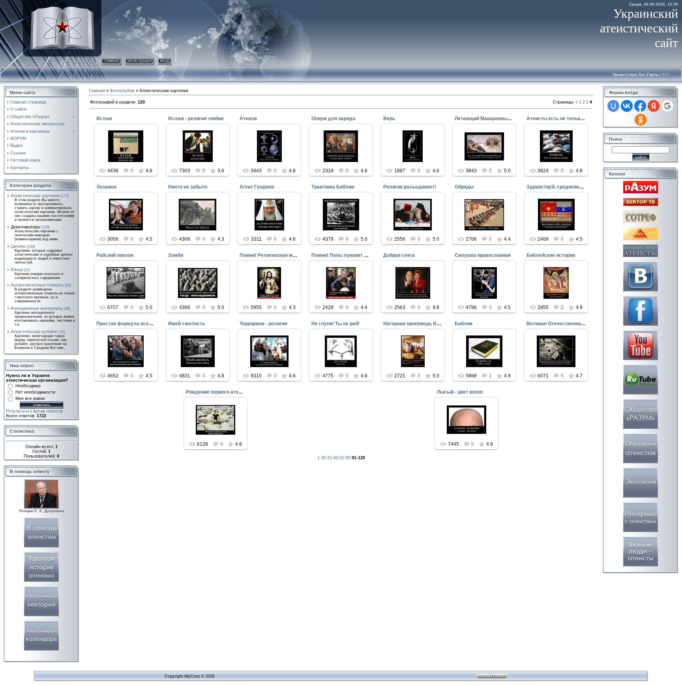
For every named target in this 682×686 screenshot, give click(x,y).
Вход (164, 60)
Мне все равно (30, 398)
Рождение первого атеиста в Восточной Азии (239, 392)
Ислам (104, 118)
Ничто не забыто (187, 187)
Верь (389, 118)
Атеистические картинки (35, 195)
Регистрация (139, 60)
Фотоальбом (122, 90)
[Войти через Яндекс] (654, 106)
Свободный (129, 158)
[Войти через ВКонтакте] (627, 106)
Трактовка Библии (332, 187)
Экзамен (106, 187)
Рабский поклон (114, 255)
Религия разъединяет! (409, 187)
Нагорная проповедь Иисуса (416, 323)
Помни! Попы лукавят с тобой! (347, 255)
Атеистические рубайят (34, 331)
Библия (463, 323)
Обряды (464, 187)
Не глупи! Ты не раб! (335, 323)
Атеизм (248, 118)
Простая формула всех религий (134, 323)
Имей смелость (186, 323)
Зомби (175, 255)
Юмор (17, 269)
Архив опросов (48, 411)
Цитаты (18, 246)
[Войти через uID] (613, 106)
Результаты (17, 411)
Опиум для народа (333, 118)
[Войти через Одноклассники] (640, 120)
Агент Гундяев (257, 187)
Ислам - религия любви (195, 118)
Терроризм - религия (263, 323)
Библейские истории (550, 255)
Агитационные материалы (37, 308)
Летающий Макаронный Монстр (491, 118)
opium (488, 363)
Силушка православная (483, 255)
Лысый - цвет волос (460, 392)
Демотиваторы (25, 226)
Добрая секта (399, 255)
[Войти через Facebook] (640, 106)
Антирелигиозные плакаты (37, 285)
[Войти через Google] (667, 106)
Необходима (28, 385)
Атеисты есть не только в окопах (565, 118)
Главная (111, 60)
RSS (666, 74)
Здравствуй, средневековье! (560, 187)
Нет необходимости (35, 392)
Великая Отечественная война (562, 323)
